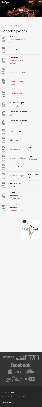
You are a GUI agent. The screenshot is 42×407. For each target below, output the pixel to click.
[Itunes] (14, 374)
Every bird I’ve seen (14, 396)
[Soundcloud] (29, 374)
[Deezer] (27, 360)
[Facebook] (21, 367)
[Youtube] (30, 382)
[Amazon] (8, 360)
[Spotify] (13, 382)
